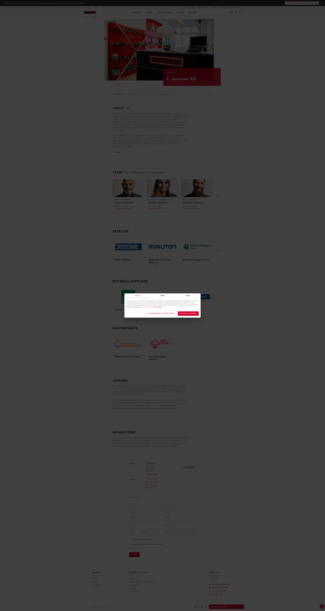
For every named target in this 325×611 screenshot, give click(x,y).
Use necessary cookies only (161, 313)
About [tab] (188, 295)
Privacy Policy (158, 307)
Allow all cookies (188, 313)
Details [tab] (162, 295)
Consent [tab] (137, 295)
